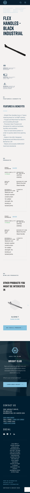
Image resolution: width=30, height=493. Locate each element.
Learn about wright (13, 384)
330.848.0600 (8, 418)
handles (15, 11)
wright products (8, 8)
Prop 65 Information (10, 481)
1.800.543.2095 (9, 423)
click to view (14, 319)
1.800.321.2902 (18, 420)
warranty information (11, 484)
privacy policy (8, 482)
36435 (14, 217)
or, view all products (13, 327)
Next (28, 305)
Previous (2, 305)
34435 (14, 168)
